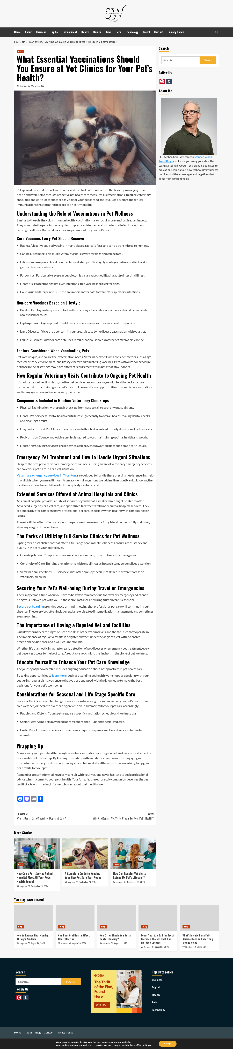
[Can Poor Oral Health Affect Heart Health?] (75, 918)
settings (146, 1045)
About (28, 32)
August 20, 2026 (79, 943)
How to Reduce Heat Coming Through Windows (32, 937)
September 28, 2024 (136, 882)
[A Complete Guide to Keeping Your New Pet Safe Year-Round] (85, 853)
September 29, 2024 (39, 886)
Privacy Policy (176, 32)
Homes (97, 32)
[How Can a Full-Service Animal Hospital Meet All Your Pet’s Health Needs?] (37, 853)
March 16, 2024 (38, 86)
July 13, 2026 (202, 946)
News (108, 32)
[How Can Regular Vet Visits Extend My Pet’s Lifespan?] (133, 853)
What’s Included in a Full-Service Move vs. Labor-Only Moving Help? (198, 938)
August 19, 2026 (120, 943)
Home (17, 32)
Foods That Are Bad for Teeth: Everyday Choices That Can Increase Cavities (158, 938)
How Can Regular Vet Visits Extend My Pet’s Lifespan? (129, 875)
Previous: (41, 816)
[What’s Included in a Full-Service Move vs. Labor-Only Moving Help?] (199, 918)
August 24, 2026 (38, 943)
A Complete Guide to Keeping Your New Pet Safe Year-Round (83, 875)
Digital (54, 32)
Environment (70, 32)
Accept (167, 1043)
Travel (146, 32)
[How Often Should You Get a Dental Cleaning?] (116, 918)
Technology (131, 32)
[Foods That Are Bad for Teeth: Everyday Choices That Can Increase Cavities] (158, 918)
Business (41, 32)
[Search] (217, 32)
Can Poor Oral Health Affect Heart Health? (74, 937)
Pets (118, 32)
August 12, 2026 (162, 946)
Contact (158, 32)
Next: (123, 816)
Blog (20, 926)
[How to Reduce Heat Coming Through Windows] (33, 918)
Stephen (23, 86)
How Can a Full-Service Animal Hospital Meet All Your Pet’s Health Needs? (35, 877)
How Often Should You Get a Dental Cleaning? (115, 937)
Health (85, 32)
